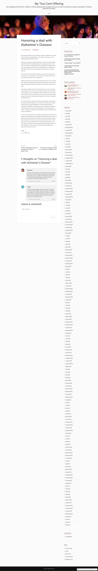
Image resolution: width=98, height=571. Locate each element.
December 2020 (69, 288)
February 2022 (69, 249)
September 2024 (69, 163)
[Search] (79, 43)
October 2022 (69, 227)
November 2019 (69, 324)
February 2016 (69, 447)
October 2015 (69, 458)
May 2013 (68, 525)
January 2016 (68, 450)
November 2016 (69, 425)
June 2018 (68, 372)
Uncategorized (69, 536)
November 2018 (69, 358)
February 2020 (69, 316)
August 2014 (68, 483)
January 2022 (68, 252)
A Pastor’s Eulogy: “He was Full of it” (72, 63)
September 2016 (69, 430)
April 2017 (68, 411)
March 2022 (68, 247)
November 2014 (69, 477)
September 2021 (69, 263)
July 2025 (68, 138)
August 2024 (68, 166)
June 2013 (68, 522)
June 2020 (68, 305)
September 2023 (69, 197)
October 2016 (69, 427)
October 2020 (69, 294)
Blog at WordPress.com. (49, 568)
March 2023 (68, 213)
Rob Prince (36, 49)
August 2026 (68, 110)
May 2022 (68, 241)
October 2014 (69, 480)
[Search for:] (72, 43)
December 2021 (69, 255)
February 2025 (69, 149)
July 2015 (68, 461)
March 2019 (68, 347)
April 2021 (68, 277)
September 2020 (69, 297)
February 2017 (69, 416)
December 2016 (69, 422)
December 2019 (69, 322)
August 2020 (68, 299)
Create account (69, 548)
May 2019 (68, 341)
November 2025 (69, 127)
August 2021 (68, 266)
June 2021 (68, 272)
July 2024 (68, 169)
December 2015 (69, 452)
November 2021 (69, 258)
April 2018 (68, 377)
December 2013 (69, 505)
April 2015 (68, 463)
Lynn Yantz (30, 170)
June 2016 (68, 438)
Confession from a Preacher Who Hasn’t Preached (71, 66)
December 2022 (69, 222)
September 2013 (69, 513)
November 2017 (69, 391)
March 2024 (68, 180)
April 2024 (68, 177)
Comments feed (69, 556)
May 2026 (68, 119)
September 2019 (69, 330)
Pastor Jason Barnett (72, 84)
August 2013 (68, 516)
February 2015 (69, 469)
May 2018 (68, 374)
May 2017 (68, 408)
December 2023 (69, 188)
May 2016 (68, 441)
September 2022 (69, 230)
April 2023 (68, 210)
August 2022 (68, 233)
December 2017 (69, 388)
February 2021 (69, 283)
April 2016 (68, 444)
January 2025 (68, 152)
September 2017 (69, 397)
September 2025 (69, 133)
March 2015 (68, 466)
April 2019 (68, 344)
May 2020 (68, 308)
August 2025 (68, 135)
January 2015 (68, 472)
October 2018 (69, 361)
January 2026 (68, 124)
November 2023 (69, 191)
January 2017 (68, 419)
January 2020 (68, 319)
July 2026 (68, 113)
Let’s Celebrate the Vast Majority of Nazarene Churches (72, 55)
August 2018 (68, 366)
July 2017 (68, 402)
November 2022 (69, 224)
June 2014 (68, 488)
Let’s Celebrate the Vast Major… (73, 85)
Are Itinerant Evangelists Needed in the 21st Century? (72, 59)
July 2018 (68, 369)
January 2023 (68, 219)
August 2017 (68, 399)
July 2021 (68, 269)
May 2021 (68, 274)
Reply (54, 181)
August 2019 (68, 333)
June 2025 (68, 141)
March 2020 (68, 313)
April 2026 (68, 121)
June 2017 (68, 405)
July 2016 (68, 436)
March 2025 (68, 146)
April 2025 (68, 144)
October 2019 (69, 327)
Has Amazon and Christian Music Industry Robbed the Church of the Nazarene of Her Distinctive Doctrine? (72, 72)
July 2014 (68, 486)
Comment (53, 217)
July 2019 (68, 336)
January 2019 (68, 352)
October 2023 (69, 194)
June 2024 (68, 172)
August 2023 (68, 199)
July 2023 (68, 202)
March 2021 (68, 280)
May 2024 (68, 174)
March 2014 (68, 497)
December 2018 (69, 355)
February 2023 (69, 216)
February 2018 (69, 383)
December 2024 (69, 155)
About (49, 13)
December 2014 (69, 475)
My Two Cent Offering (49, 3)
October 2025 (69, 130)
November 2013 (69, 508)
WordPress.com (69, 559)
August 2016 (68, 433)
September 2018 (69, 363)
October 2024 (69, 160)
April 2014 (68, 494)
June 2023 (68, 205)
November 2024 (69, 158)
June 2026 (68, 116)
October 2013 (69, 511)
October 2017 (69, 394)
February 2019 (69, 349)
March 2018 (68, 380)
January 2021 (68, 285)
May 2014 (68, 491)
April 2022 (68, 244)
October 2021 (69, 260)
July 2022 (68, 235)
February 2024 (69, 183)
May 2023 (68, 208)
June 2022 (68, 238)
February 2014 (69, 500)
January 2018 (68, 386)
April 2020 (68, 311)
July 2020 (68, 302)
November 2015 (69, 455)
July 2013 (68, 519)
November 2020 (69, 291)
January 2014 (68, 502)
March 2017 (68, 413)
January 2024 (68, 185)
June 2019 (68, 338)
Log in (67, 551)
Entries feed (68, 553)
